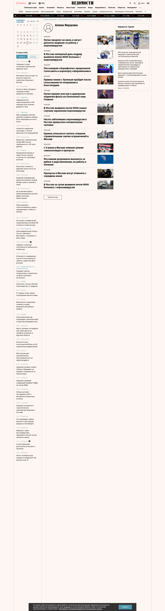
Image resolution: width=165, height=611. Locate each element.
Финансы (60, 8)
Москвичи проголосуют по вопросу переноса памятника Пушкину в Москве (26, 79)
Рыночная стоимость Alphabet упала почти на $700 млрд (26, 168)
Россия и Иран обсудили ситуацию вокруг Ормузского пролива (26, 91)
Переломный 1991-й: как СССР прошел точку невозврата (79, 19)
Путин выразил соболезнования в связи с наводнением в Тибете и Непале (26, 208)
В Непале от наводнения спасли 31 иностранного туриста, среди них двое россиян (26, 259)
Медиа (90, 8)
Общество (121, 8)
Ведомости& (67, 12)
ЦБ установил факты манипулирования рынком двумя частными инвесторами (27, 194)
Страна (94, 12)
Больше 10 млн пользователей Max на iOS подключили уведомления (26, 344)
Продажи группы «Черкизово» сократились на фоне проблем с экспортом (26, 274)
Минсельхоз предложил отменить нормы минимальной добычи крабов (25, 305)
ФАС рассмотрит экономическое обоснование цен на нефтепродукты (24, 356)
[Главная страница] (82, 3)
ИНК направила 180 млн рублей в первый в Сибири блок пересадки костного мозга (27, 118)
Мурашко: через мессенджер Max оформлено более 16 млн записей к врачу (26, 434)
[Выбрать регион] (130, 3)
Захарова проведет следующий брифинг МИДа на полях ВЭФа (27, 383)
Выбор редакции (50, 19)
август (33, 21)
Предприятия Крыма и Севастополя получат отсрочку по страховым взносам (25, 156)
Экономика (51, 8)
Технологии (81, 8)
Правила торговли (32, 12)
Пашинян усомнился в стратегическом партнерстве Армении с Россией (25, 409)
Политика (111, 8)
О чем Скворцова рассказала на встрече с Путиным (25, 446)
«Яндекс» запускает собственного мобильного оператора (26, 247)
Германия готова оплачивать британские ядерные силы (25, 66)
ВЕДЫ (21, 12)
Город (58, 12)
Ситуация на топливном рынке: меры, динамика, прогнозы (123, 19)
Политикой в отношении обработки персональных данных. (80, 609)
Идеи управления (47, 12)
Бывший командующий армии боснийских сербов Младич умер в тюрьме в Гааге (26, 181)
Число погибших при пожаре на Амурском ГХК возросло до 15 (26, 458)
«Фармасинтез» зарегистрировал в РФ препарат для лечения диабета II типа (25, 103)
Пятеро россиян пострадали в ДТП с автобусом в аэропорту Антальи (25, 395)
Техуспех (139, 12)
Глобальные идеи (30, 8)
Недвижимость (100, 8)
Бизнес (41, 8)
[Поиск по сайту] (135, 3)
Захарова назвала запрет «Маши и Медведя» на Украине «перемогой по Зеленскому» (26, 370)
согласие (67, 607)
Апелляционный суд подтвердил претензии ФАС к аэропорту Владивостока (27, 319)
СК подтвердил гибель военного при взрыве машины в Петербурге (25, 421)
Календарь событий (20, 21)
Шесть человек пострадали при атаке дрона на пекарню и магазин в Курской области (27, 331)
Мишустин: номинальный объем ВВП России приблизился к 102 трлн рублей (26, 143)
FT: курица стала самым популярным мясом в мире (27, 294)
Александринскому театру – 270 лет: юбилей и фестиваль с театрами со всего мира (27, 234)
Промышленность (106, 12)
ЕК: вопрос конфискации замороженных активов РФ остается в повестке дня (27, 223)
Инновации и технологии (124, 12)
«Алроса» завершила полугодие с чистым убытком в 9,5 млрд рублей (27, 130)
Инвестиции (70, 8)
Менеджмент (132, 8)
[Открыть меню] (148, 3)
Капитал (87, 12)
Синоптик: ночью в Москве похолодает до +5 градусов (27, 285)
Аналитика (78, 12)
